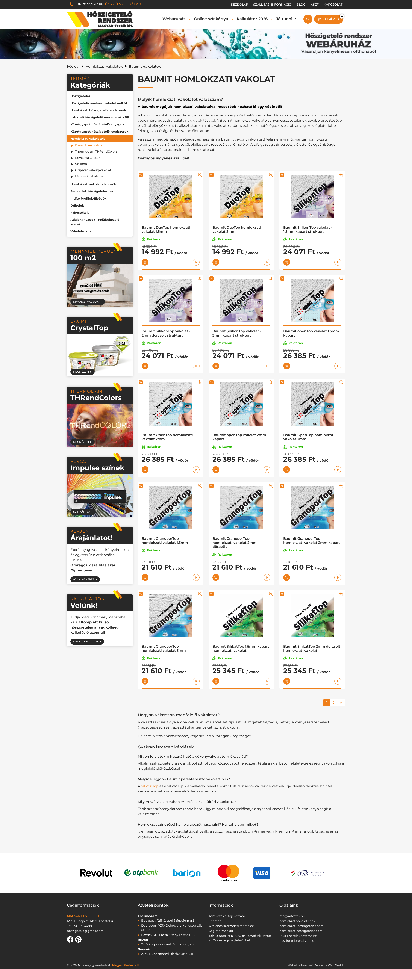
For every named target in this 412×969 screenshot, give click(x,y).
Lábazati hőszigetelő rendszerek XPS (99, 117)
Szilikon (81, 164)
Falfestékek (79, 213)
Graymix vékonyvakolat (93, 170)
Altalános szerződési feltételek (231, 926)
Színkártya (81, 511)
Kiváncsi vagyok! (86, 301)
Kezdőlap (239, 4)
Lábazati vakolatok (89, 176)
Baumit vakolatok (88, 145)
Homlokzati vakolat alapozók (93, 184)
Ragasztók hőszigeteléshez (91, 191)
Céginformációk (221, 931)
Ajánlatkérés (83, 579)
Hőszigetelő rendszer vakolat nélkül (98, 103)
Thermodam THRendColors (96, 151)
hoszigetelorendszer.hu (296, 941)
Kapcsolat (333, 4)
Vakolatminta (81, 231)
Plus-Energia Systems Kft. (298, 936)
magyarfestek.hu (292, 916)
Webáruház (173, 19)
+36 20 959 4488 (108, 4)
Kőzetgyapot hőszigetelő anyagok (97, 124)
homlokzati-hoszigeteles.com (301, 926)
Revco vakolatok (87, 158)
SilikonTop (150, 786)
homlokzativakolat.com (297, 921)
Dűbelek (77, 205)
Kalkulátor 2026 (252, 19)
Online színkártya (211, 19)
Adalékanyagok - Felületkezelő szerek (94, 222)
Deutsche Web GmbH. (329, 965)
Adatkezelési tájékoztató (227, 916)
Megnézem (81, 371)
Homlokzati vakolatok (87, 139)
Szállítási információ (272, 4)
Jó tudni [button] (284, 19)
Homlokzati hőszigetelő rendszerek (98, 110)
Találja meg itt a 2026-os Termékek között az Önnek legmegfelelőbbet (240, 938)
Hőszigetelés (80, 96)
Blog (301, 4)
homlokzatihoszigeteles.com (301, 931)
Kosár (333, 18)
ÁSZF (315, 4)
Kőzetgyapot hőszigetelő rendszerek (99, 131)
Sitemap (215, 921)
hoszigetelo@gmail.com (85, 931)
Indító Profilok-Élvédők (88, 198)
